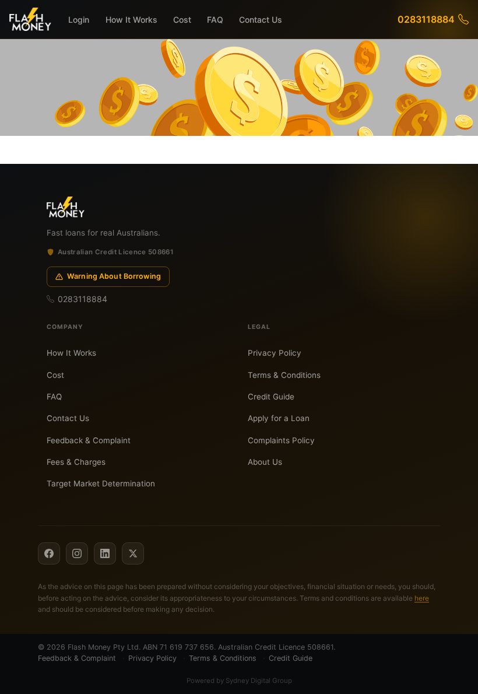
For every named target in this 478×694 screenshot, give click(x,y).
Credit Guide (271, 396)
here (421, 598)
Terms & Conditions (284, 375)
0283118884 (426, 19)
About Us (265, 462)
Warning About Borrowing (114, 276)
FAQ (215, 19)
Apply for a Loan (279, 418)
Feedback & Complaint (89, 440)
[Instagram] (77, 553)
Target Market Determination (101, 483)
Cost (182, 19)
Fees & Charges (76, 462)
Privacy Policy (274, 352)
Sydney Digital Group (259, 681)
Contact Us (260, 19)
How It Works (131, 19)
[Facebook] (49, 553)
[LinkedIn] (105, 553)
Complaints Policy (281, 440)
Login (78, 19)
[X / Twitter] (133, 553)
